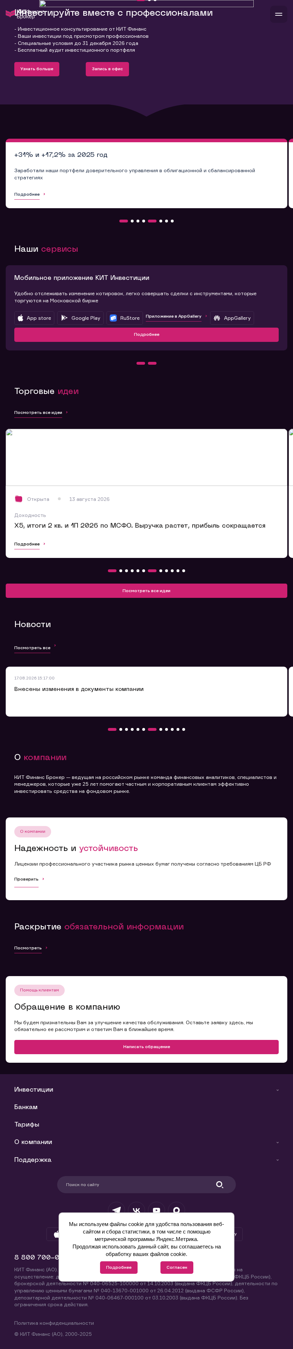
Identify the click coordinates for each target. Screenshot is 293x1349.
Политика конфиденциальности (54, 1323)
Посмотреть (28, 947)
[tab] (123, 221)
